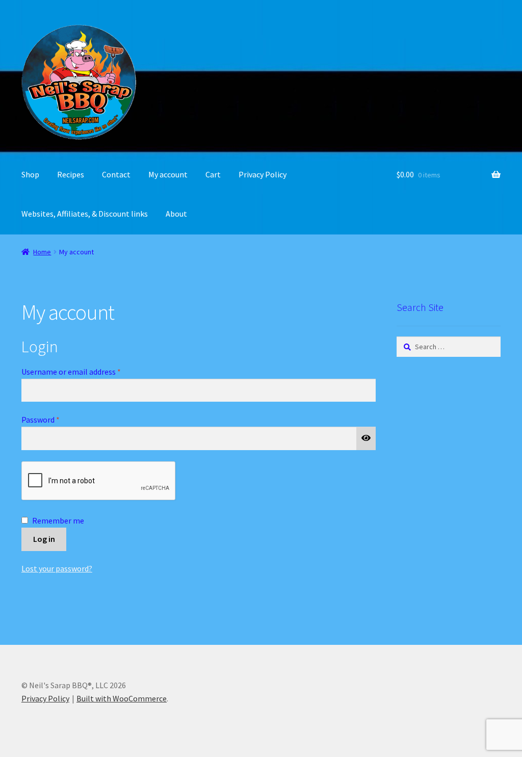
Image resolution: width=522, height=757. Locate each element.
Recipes (70, 174)
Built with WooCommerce (121, 698)
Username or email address (86, 371)
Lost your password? (56, 568)
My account (168, 174)
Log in (44, 539)
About (176, 213)
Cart (213, 174)
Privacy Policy (262, 174)
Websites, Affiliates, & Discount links (84, 213)
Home (42, 251)
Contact (116, 174)
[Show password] (366, 438)
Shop (30, 174)
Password (55, 419)
